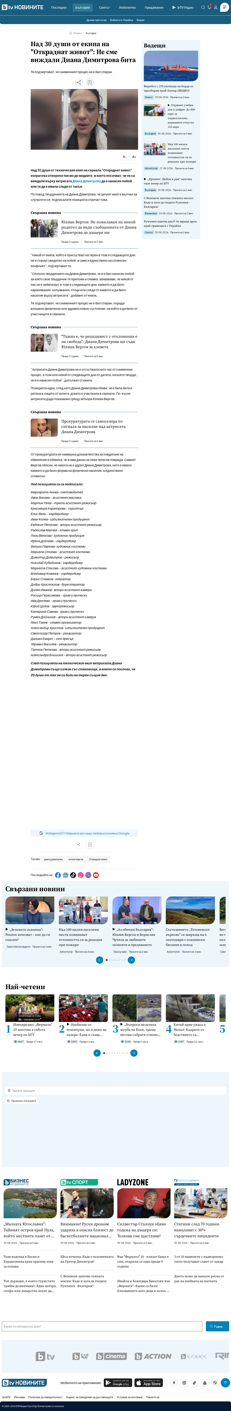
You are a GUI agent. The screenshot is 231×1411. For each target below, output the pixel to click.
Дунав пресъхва (96, 19)
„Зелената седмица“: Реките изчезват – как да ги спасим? (27, 934)
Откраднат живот (98, 859)
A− (125, 157)
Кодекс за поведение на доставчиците (89, 1397)
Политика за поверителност (45, 1397)
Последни (58, 7)
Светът (104, 7)
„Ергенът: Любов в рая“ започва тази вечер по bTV (168, 181)
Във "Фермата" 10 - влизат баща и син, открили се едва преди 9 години (143, 1261)
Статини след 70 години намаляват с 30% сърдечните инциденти (196, 1230)
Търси (218, 1326)
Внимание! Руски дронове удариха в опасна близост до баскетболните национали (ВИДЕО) (87, 1230)
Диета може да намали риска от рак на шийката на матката (199, 1278)
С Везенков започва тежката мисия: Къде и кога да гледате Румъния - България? (169, 202)
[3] (209, 8)
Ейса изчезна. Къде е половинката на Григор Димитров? (87, 1259)
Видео (140, 19)
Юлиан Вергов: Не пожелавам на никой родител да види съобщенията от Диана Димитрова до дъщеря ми (98, 227)
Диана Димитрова (86, 181)
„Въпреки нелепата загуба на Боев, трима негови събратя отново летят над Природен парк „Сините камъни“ (139, 1029)
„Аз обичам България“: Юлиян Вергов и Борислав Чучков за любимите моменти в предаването (133, 937)
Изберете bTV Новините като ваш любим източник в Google (87, 833)
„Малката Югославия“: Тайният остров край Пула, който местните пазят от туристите (29, 1230)
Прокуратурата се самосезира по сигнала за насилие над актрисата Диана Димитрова (93, 426)
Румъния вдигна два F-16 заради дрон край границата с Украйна (170, 223)
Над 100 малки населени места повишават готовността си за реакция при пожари (182, 152)
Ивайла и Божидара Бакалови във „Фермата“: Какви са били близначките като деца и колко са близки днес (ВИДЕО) (143, 1286)
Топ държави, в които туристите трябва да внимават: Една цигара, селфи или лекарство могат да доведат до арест (30, 1286)
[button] (99, 960)
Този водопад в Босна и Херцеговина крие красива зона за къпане (28, 1261)
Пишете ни (152, 1397)
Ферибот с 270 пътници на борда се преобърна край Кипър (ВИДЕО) (168, 88)
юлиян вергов (76, 859)
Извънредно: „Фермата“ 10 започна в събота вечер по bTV (32, 1029)
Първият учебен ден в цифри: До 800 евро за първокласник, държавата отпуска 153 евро (181, 116)
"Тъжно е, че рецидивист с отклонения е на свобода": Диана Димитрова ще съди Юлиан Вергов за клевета (99, 341)
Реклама (19, 1397)
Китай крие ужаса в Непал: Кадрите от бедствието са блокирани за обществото (190, 1029)
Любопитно (127, 7)
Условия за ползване (130, 1397)
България (82, 7)
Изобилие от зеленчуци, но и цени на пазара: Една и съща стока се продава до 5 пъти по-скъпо (86, 1029)
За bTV (6, 1397)
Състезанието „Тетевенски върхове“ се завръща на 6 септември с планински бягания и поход (188, 937)
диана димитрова (53, 859)
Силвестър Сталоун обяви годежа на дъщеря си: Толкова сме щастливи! (141, 1230)
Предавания (154, 7)
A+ (134, 157)
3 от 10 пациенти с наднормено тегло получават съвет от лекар (198, 1259)
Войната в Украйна (121, 19)
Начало (77, 33)
